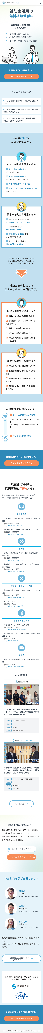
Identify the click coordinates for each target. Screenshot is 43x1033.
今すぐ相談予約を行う (21, 76)
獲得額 (8, 724)
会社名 (8, 721)
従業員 (8, 727)
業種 (9, 730)
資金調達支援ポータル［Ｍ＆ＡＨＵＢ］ (20, 958)
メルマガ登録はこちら (22, 857)
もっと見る (20, 803)
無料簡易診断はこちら (22, 849)
